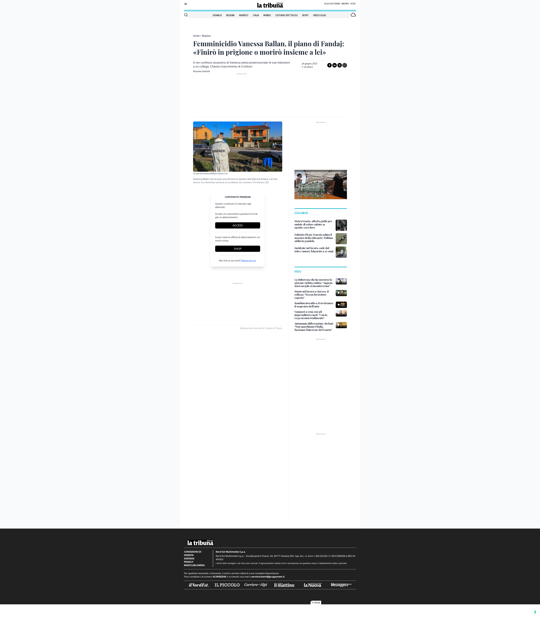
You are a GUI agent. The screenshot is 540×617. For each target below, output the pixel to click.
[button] (321, 184)
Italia (256, 15)
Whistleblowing (194, 565)
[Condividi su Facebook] (329, 65)
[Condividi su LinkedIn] (334, 65)
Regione (230, 15)
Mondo (267, 15)
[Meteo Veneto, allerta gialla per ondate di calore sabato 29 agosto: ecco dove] (341, 225)
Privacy (188, 561)
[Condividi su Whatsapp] (344, 65)
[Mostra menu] (185, 4)
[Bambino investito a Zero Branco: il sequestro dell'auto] (341, 305)
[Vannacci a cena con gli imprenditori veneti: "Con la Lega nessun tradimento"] (341, 313)
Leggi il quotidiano (332, 4)
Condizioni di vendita (192, 553)
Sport (305, 15)
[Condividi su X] (339, 65)
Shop (237, 249)
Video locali (319, 15)
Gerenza (189, 558)
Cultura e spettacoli (286, 15)
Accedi (353, 4)
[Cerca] (186, 15)
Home (196, 35)
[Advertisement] (270, 24)
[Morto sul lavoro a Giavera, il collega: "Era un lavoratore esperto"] (341, 293)
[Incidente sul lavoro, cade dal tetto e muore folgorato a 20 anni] (341, 252)
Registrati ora (248, 260)
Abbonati (345, 4)
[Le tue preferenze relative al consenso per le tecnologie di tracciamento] (535, 612)
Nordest (243, 15)
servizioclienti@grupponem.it (267, 576)
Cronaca (217, 15)
